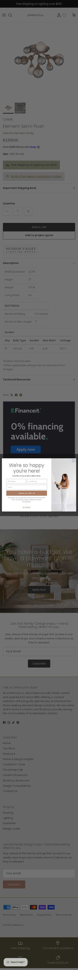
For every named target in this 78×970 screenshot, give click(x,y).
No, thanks (26, 507)
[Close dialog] (73, 460)
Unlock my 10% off (27, 493)
